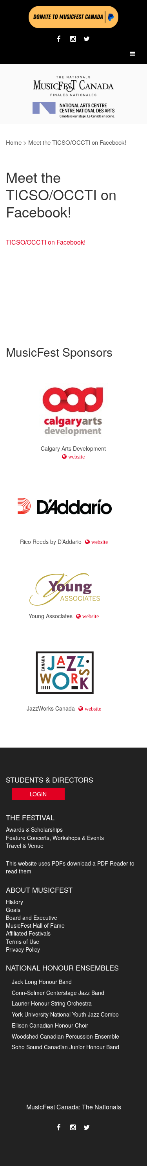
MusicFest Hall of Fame (35, 925)
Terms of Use (22, 941)
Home (14, 142)
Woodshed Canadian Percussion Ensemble (65, 1036)
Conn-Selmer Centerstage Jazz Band (58, 993)
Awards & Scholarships (34, 829)
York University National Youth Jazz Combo (65, 1014)
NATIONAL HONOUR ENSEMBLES (62, 967)
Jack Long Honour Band (42, 981)
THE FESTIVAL (30, 817)
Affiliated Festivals (28, 933)
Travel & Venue (25, 845)
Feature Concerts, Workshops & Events (55, 838)
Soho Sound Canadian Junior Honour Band (65, 1047)
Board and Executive (31, 917)
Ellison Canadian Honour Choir (50, 1025)
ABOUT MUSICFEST (39, 889)
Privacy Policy (23, 949)
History (14, 902)
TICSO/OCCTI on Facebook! (45, 242)
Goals (13, 910)
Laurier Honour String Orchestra (52, 1003)
